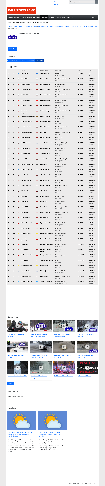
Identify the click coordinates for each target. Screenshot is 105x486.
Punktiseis (52, 17)
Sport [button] (93, 17)
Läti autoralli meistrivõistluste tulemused (25, 26)
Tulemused (44, 17)
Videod (59, 17)
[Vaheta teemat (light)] (55, 1)
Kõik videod (10, 383)
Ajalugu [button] (69, 17)
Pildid (63, 17)
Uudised (16, 17)
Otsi (96, 2)
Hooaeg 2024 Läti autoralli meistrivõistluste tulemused (54, 26)
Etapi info (12, 49)
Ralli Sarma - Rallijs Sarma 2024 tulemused (84, 26)
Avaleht (10, 17)
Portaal (10, 26)
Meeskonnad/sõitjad (33, 17)
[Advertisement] (68, 10)
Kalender (23, 17)
